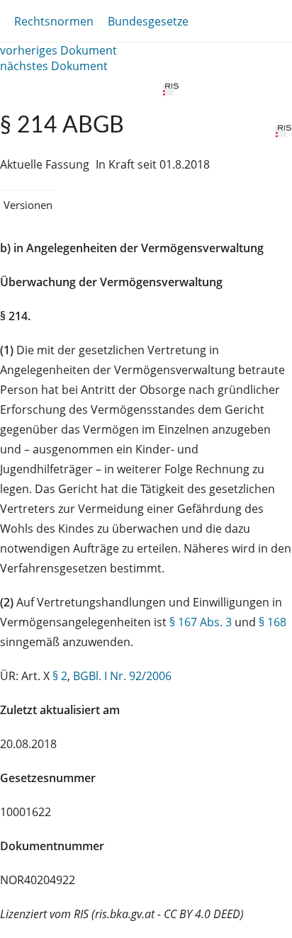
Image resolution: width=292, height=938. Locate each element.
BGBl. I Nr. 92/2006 (122, 676)
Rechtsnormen (54, 21)
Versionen (28, 205)
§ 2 (59, 676)
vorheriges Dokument (58, 50)
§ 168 (272, 622)
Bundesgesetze (148, 21)
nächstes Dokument (54, 66)
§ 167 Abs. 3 (200, 622)
